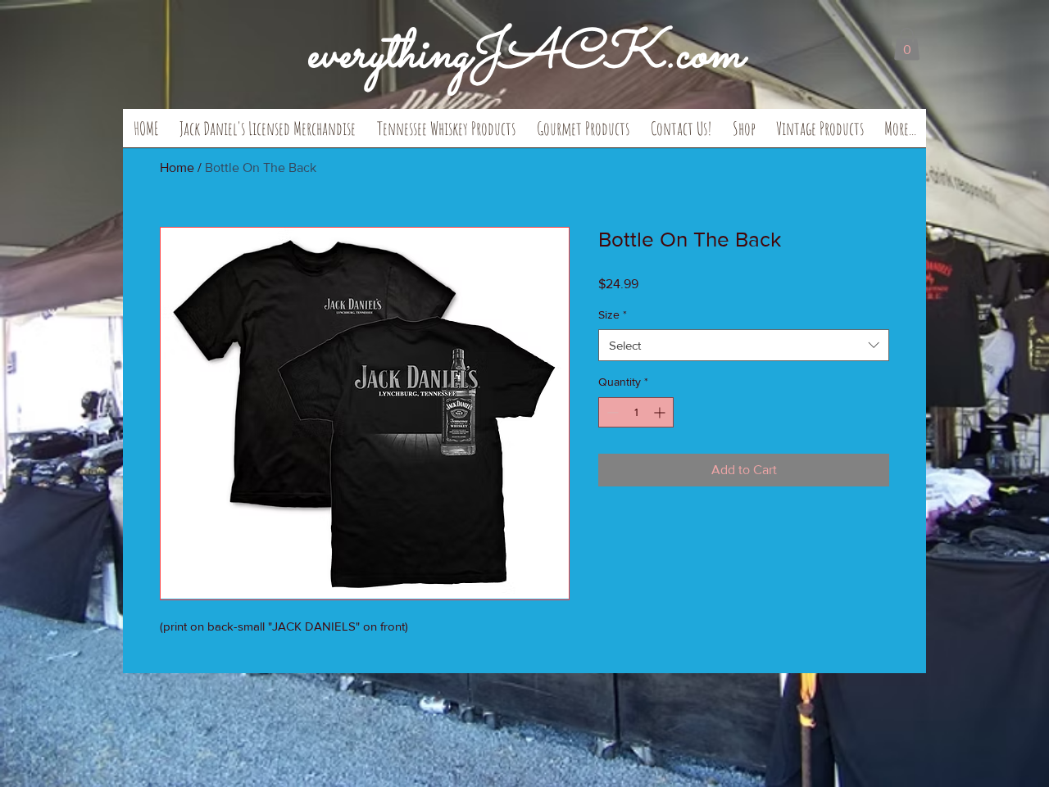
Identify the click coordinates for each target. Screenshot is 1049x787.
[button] (267, 133)
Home (177, 167)
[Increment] (661, 412)
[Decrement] (611, 412)
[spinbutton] (636, 412)
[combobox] (743, 345)
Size (612, 314)
